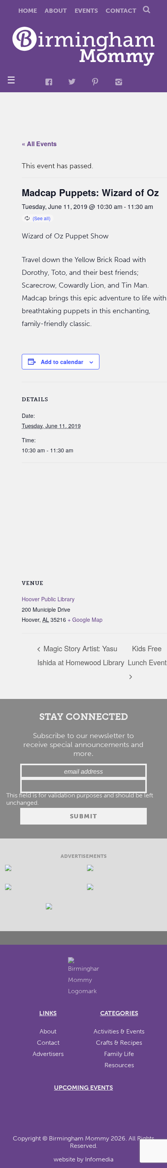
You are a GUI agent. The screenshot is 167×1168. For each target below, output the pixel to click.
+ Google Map (85, 619)
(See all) (41, 218)
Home (27, 10)
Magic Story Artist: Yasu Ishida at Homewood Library (80, 655)
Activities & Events (119, 1031)
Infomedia (99, 1159)
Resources (119, 1065)
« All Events (39, 143)
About (56, 10)
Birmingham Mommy (79, 1138)
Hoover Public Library (48, 599)
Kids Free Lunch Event (147, 655)
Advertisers (48, 1054)
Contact (121, 10)
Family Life (119, 1054)
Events (86, 10)
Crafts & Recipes (119, 1042)
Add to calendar (62, 362)
